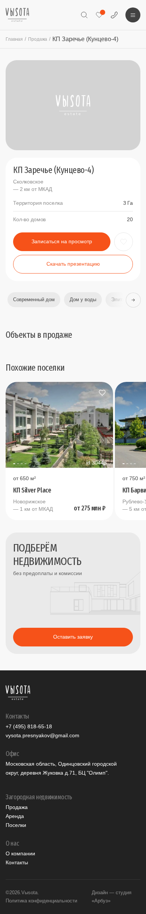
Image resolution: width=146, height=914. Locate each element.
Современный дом (34, 299)
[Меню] (132, 14)
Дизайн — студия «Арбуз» (111, 897)
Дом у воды (83, 299)
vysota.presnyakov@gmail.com (42, 735)
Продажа (37, 39)
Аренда (15, 816)
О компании (20, 853)
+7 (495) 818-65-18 (29, 726)
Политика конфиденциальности (41, 901)
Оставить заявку (73, 637)
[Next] (132, 299)
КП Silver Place (32, 490)
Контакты (17, 862)
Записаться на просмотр (61, 241)
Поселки (16, 825)
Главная (14, 39)
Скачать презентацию (73, 264)
